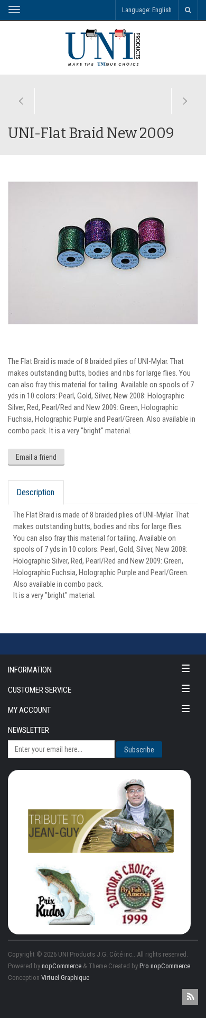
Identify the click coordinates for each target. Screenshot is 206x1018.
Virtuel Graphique (65, 977)
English (162, 10)
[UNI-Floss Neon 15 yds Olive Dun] (184, 101)
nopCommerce (61, 966)
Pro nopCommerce (164, 966)
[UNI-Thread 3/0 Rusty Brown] (21, 101)
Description (35, 492)
